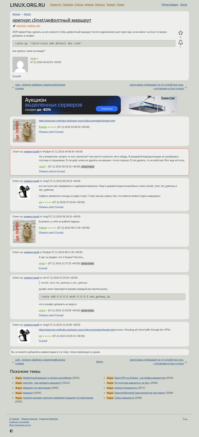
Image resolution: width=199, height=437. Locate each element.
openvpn (21, 25)
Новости (55, 4)
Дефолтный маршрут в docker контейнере (47, 378)
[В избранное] (180, 33)
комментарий (31, 151)
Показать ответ (46, 132)
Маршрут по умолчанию (37, 388)
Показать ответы (47, 171)
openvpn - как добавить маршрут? (42, 383)
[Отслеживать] (180, 42)
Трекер (110, 4)
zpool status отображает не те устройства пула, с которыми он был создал (157, 86)
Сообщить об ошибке (19, 422)
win (38, 25)
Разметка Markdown (48, 419)
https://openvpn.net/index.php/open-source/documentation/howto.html (77, 120)
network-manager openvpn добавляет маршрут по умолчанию (58, 398)
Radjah (43, 127)
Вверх (185, 419)
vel (40, 202)
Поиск (120, 4)
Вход (183, 4)
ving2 (33, 58)
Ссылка (16, 76)
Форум (89, 4)
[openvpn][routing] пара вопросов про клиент (139, 393)
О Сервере (14, 419)
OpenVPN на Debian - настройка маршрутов (139, 378)
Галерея (67, 4)
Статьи (78, 4)
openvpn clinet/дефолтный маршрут (51, 20)
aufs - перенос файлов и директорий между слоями (40, 86)
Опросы (100, 4)
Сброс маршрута (124, 398)
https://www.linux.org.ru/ (20, 425)
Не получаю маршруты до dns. (132, 383)
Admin (27, 14)
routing (31, 25)
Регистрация (170, 4)
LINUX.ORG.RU (27, 5)
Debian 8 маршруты (125, 388)
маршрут (28, 393)
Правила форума (29, 419)
